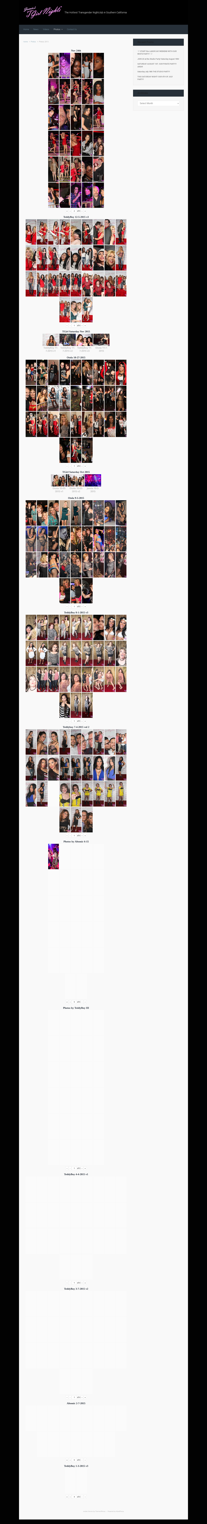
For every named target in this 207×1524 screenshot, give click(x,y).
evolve (85, 1511)
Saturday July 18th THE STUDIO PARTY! (153, 72)
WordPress (120, 1511)
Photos (33, 42)
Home (25, 42)
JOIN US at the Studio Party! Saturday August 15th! (158, 59)
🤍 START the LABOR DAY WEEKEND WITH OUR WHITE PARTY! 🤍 (157, 52)
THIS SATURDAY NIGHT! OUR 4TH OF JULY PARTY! (155, 78)
